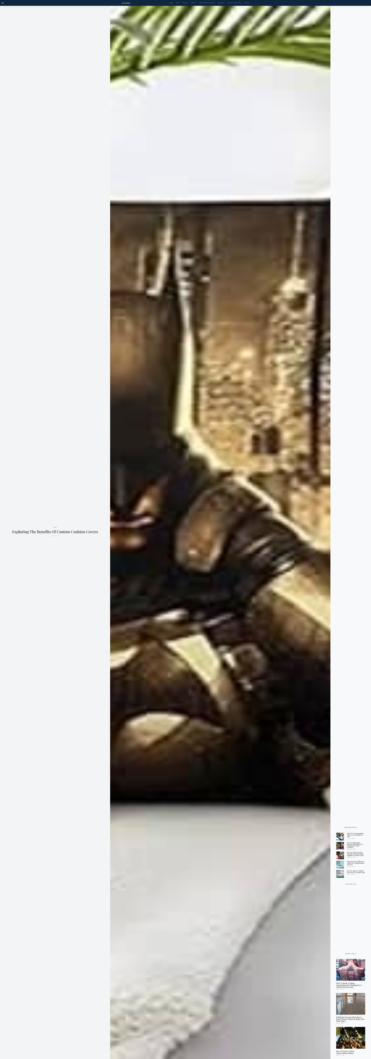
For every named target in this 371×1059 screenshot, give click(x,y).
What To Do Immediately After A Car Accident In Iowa (355, 835)
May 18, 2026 (351, 874)
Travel (246, 3)
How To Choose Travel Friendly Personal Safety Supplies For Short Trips (355, 853)
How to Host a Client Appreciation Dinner (345, 1052)
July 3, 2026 (351, 838)
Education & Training (207, 3)
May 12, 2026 (340, 1055)
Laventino (126, 3)
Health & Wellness (234, 3)
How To (185, 3)
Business (221, 3)
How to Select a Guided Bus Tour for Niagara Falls (356, 871)
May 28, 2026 (351, 866)
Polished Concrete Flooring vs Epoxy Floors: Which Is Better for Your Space (350, 1019)
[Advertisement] (350, 918)
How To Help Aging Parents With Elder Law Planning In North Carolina (355, 845)
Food (193, 3)
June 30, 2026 (351, 849)
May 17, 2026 (340, 989)
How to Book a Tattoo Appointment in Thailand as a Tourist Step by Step (349, 985)
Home (171, 3)
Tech (178, 3)
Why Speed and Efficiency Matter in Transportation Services (356, 863)
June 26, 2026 (351, 857)
